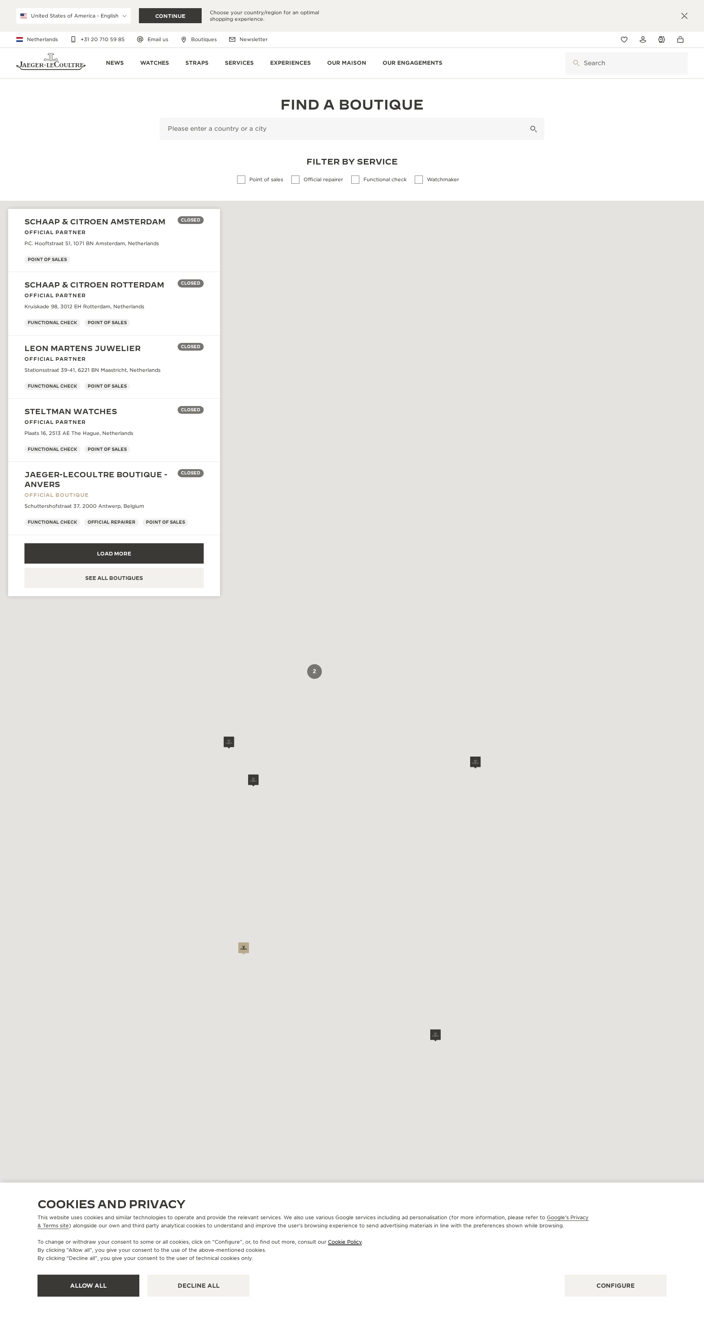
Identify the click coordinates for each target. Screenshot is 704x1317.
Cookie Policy (345, 1242)
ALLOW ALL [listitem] (88, 1285)
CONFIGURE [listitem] (615, 1285)
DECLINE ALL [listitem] (199, 1285)
